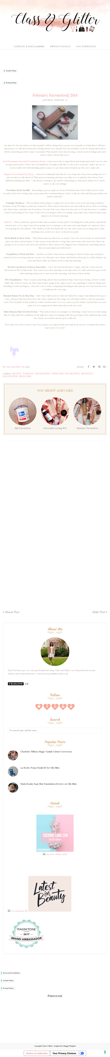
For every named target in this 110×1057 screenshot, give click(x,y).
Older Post (98, 612)
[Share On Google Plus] (104, 366)
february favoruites (65, 373)
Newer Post (12, 612)
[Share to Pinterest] (99, 366)
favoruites (42, 373)
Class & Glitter (47, 1046)
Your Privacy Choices (64, 1053)
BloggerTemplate (69, 1046)
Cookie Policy (11, 71)
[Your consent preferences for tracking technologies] (105, 1052)
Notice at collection (37, 1053)
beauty (16, 373)
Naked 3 (8, 222)
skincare (25, 376)
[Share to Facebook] (88, 366)
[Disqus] (55, 484)
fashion (28, 373)
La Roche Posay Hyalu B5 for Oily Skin (39, 767)
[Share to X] (94, 366)
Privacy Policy (11, 83)
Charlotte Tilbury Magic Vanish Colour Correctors (46, 751)
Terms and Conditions (11, 973)
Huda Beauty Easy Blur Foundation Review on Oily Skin (48, 784)
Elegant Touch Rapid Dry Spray (19, 174)
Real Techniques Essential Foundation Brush (24, 161)
